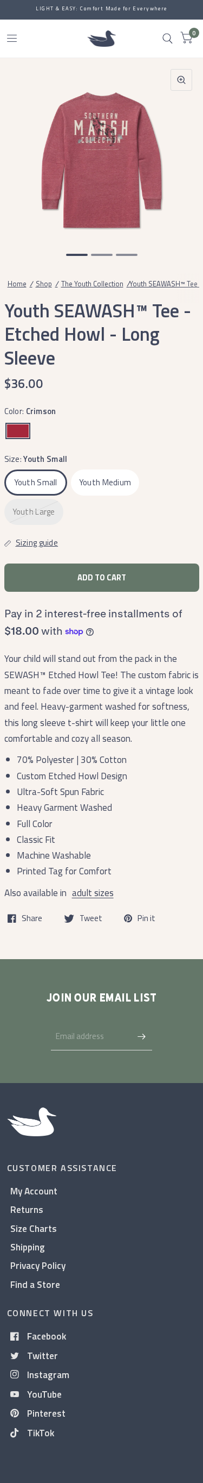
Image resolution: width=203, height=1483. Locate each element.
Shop (44, 283)
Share (32, 918)
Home (17, 283)
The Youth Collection (92, 283)
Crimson (17, 431)
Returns (26, 1209)
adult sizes (93, 892)
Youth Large (33, 511)
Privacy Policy (38, 1265)
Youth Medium (105, 482)
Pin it (146, 918)
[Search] (167, 39)
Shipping (27, 1247)
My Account (33, 1191)
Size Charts (33, 1228)
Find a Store (35, 1284)
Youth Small (35, 482)
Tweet (91, 918)
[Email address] (141, 1036)
